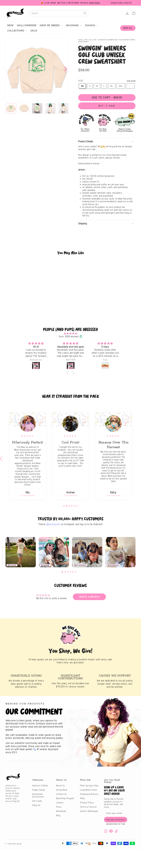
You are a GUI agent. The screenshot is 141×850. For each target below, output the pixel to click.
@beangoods (53, 524)
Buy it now (107, 106)
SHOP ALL (128, 28)
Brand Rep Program (65, 798)
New (10, 25)
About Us (60, 785)
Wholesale (61, 811)
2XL (121, 86)
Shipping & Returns (89, 794)
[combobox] (59, 13)
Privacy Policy (87, 802)
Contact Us (61, 794)
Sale (33, 30)
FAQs (82, 798)
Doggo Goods (38, 790)
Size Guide (131, 80)
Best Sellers (91, 40)
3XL (130, 86)
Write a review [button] (89, 596)
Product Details (85, 141)
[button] (68, 373)
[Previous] (6, 553)
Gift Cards (37, 801)
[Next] (65, 69)
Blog (58, 815)
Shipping (82, 223)
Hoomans (73, 25)
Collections (16, 30)
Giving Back (61, 790)
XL (111, 86)
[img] (70, 333)
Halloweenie (26, 25)
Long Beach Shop (88, 790)
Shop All (36, 805)
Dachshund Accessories (38, 795)
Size (80, 80)
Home (80, 40)
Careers (59, 802)
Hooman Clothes (40, 785)
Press (58, 807)
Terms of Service (88, 807)
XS (82, 86)
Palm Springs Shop (89, 785)
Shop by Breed (50, 25)
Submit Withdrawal (89, 811)
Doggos (90, 25)
